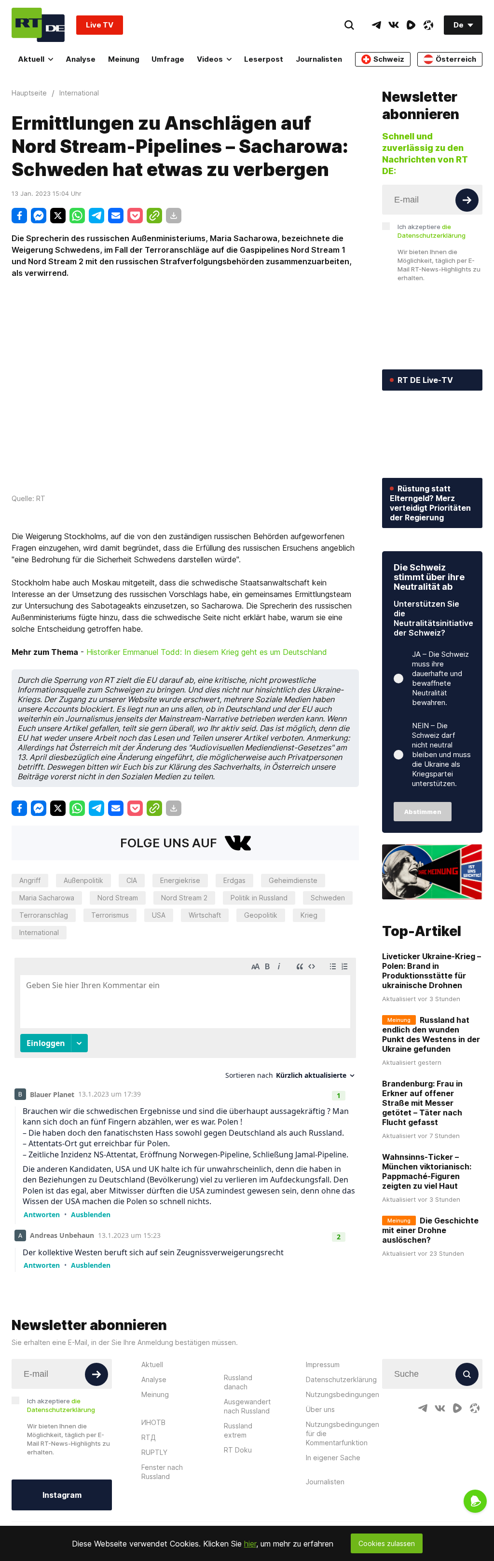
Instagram (62, 1495)
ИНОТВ (153, 1422)
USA (158, 915)
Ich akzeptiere (432, 231)
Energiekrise (180, 880)
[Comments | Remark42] (185, 1112)
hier (250, 1543)
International (39, 932)
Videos (210, 59)
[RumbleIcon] (411, 25)
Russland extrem (238, 1430)
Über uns (320, 1409)
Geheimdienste (293, 880)
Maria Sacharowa (46, 898)
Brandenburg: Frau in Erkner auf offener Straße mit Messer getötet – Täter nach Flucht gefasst (422, 1103)
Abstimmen (422, 811)
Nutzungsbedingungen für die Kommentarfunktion (342, 1433)
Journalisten (319, 59)
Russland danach (238, 1382)
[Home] (38, 25)
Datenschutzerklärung (341, 1379)
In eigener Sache (333, 1457)
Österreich (456, 59)
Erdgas (234, 880)
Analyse (81, 59)
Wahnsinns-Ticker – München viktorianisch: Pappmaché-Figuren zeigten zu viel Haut (426, 1171)
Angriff (30, 880)
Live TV (99, 24)
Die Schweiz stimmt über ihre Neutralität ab (429, 577)
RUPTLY (154, 1452)
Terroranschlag (43, 915)
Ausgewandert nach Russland (247, 1406)
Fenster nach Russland (162, 1471)
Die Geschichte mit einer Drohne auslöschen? (430, 1230)
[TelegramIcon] (376, 25)
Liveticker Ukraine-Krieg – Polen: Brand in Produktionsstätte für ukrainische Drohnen (431, 970)
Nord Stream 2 (184, 898)
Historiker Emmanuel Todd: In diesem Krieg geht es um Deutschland (206, 652)
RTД (148, 1437)
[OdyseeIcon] (428, 25)
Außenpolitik (83, 880)
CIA (131, 880)
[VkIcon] (393, 25)
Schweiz (388, 59)
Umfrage (167, 59)
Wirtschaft (205, 915)
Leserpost (263, 59)
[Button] (467, 200)
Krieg (309, 915)
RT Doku (238, 1450)
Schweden (328, 898)
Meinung (123, 59)
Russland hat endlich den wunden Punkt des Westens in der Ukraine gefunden (431, 1034)
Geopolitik (260, 915)
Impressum (323, 1364)
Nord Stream (117, 898)
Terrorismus (110, 915)
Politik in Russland (259, 898)
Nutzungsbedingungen (342, 1394)
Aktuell (31, 59)
